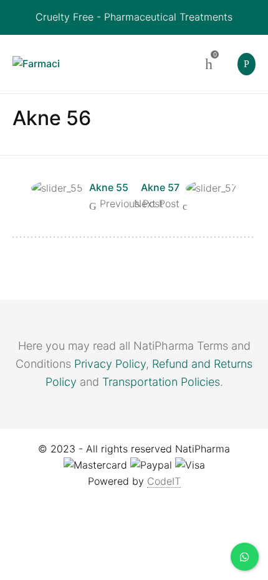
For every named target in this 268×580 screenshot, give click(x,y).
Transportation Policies (161, 381)
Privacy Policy (110, 363)
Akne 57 (160, 187)
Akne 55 (108, 187)
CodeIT (164, 481)
